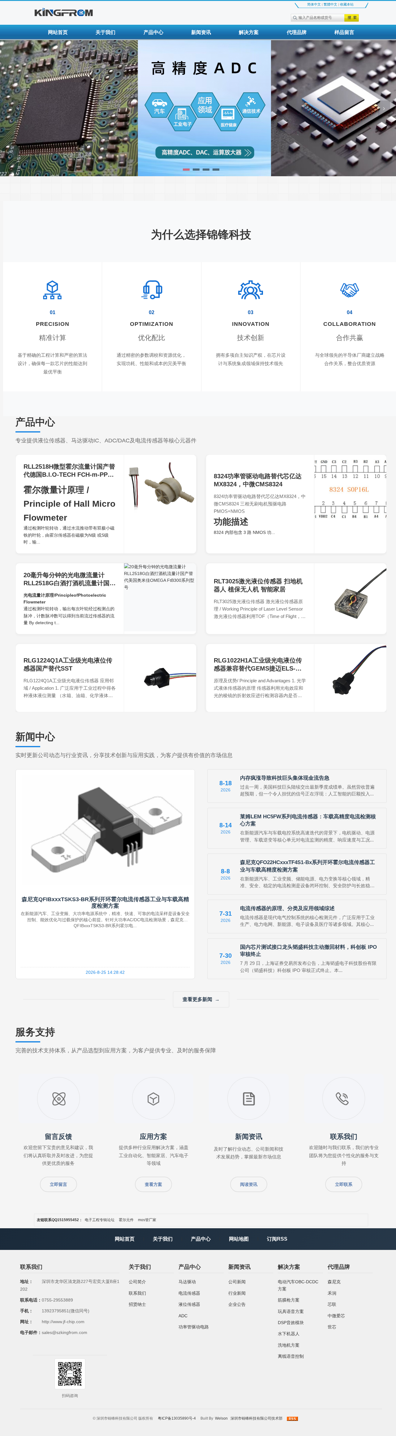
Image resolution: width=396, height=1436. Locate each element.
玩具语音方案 (291, 1311)
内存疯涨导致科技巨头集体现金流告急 (284, 778)
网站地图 (239, 1239)
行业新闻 (237, 1293)
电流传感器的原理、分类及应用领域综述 (287, 908)
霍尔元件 (126, 1220)
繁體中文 (330, 4)
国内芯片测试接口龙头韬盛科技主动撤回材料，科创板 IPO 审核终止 (308, 950)
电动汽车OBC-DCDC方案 (298, 1285)
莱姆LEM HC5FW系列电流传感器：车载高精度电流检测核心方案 (308, 820)
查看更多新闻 (197, 999)
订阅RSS (277, 1239)
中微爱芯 (336, 1315)
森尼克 (334, 1281)
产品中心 (153, 32)
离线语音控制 (291, 1356)
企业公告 (237, 1304)
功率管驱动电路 (194, 1326)
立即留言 (58, 1184)
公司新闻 (237, 1281)
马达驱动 (187, 1281)
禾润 (332, 1293)
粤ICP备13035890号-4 (177, 1418)
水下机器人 (288, 1333)
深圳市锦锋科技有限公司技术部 (256, 1418)
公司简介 (137, 1281)
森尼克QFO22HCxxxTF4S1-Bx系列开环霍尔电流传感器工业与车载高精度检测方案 (307, 866)
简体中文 (314, 4)
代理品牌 (297, 32)
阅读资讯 (248, 1184)
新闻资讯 (201, 32)
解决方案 (249, 32)
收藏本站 (347, 4)
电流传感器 (189, 1293)
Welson (221, 1418)
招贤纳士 (137, 1304)
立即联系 (343, 1184)
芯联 (332, 1304)
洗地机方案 (288, 1345)
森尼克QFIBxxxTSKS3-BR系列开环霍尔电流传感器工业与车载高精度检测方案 (105, 902)
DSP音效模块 (291, 1322)
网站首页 (58, 32)
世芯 (332, 1326)
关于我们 (105, 32)
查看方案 (153, 1184)
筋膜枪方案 (288, 1300)
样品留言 (344, 32)
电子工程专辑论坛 (99, 1220)
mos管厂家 (147, 1220)
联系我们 (137, 1293)
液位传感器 (189, 1304)
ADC (183, 1315)
